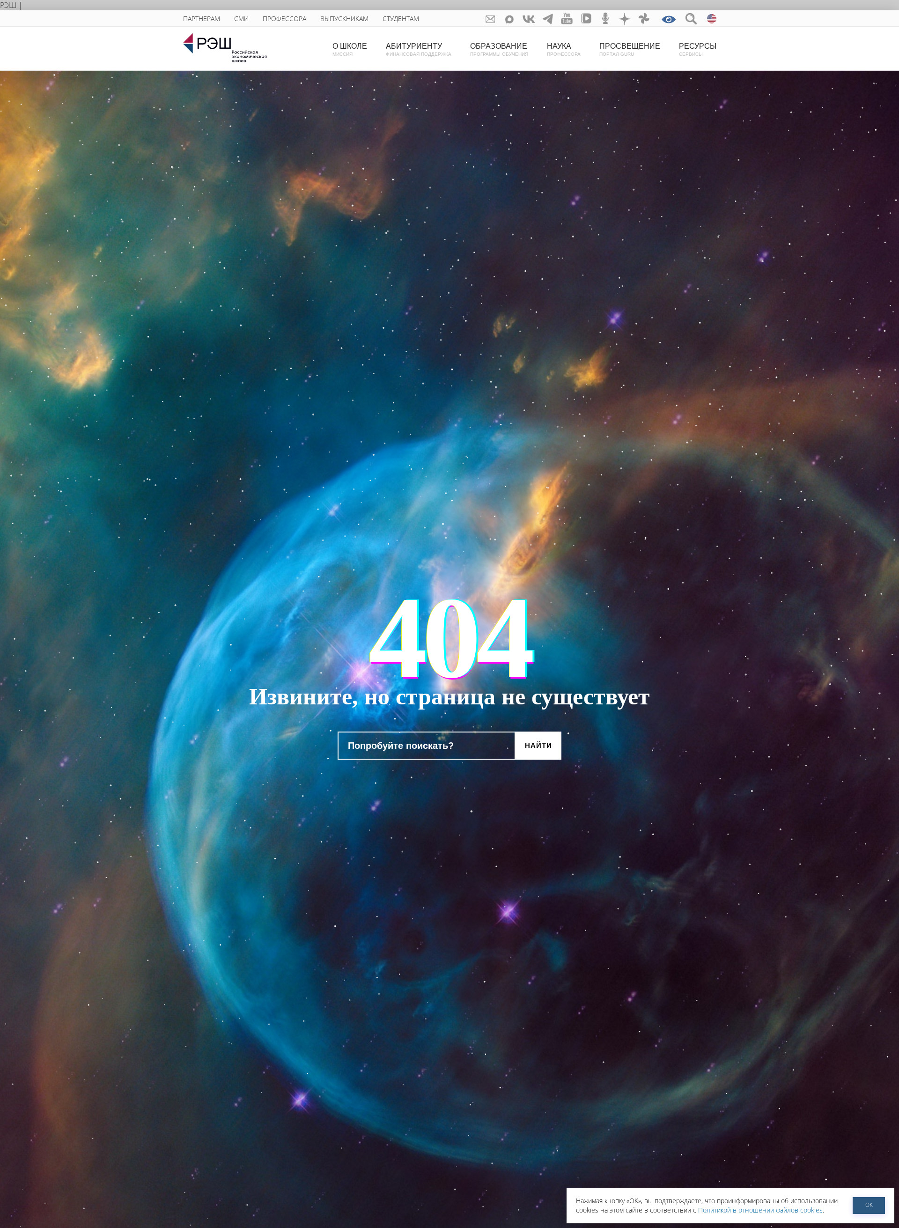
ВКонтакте (528, 18)
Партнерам (201, 18)
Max (509, 18)
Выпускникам (344, 18)
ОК (869, 1205)
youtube (567, 18)
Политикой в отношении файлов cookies (760, 1210)
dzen (624, 18)
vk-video (586, 18)
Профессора (284, 18)
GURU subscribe (490, 18)
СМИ (241, 18)
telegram (548, 18)
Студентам (401, 18)
